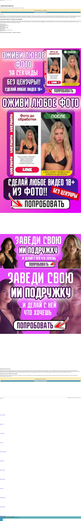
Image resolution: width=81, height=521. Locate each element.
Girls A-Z (4, 518)
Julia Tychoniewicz (2, 506)
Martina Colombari (2, 479)
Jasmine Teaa (2, 488)
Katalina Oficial (2, 460)
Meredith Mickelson (2, 497)
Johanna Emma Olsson (3, 451)
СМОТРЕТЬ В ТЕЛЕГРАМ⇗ (40, 12)
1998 (1, 398)
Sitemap (1, 518)
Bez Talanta (1, 442)
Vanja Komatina (2, 433)
